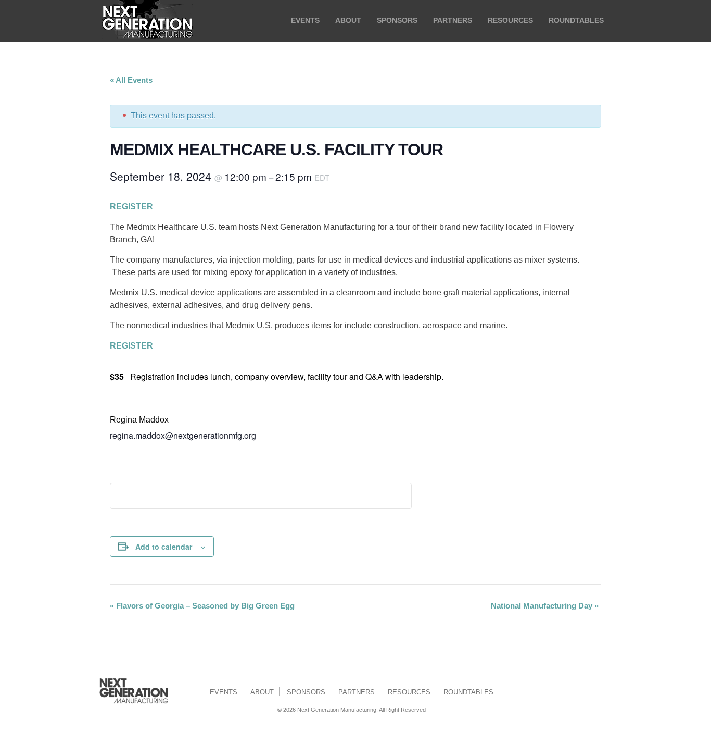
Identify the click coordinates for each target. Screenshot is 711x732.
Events (223, 692)
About (262, 692)
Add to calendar (163, 546)
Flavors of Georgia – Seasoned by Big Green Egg (202, 605)
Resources (409, 692)
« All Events (131, 80)
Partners (356, 692)
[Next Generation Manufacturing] (147, 21)
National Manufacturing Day (545, 605)
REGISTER (131, 206)
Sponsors (306, 692)
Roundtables (468, 692)
